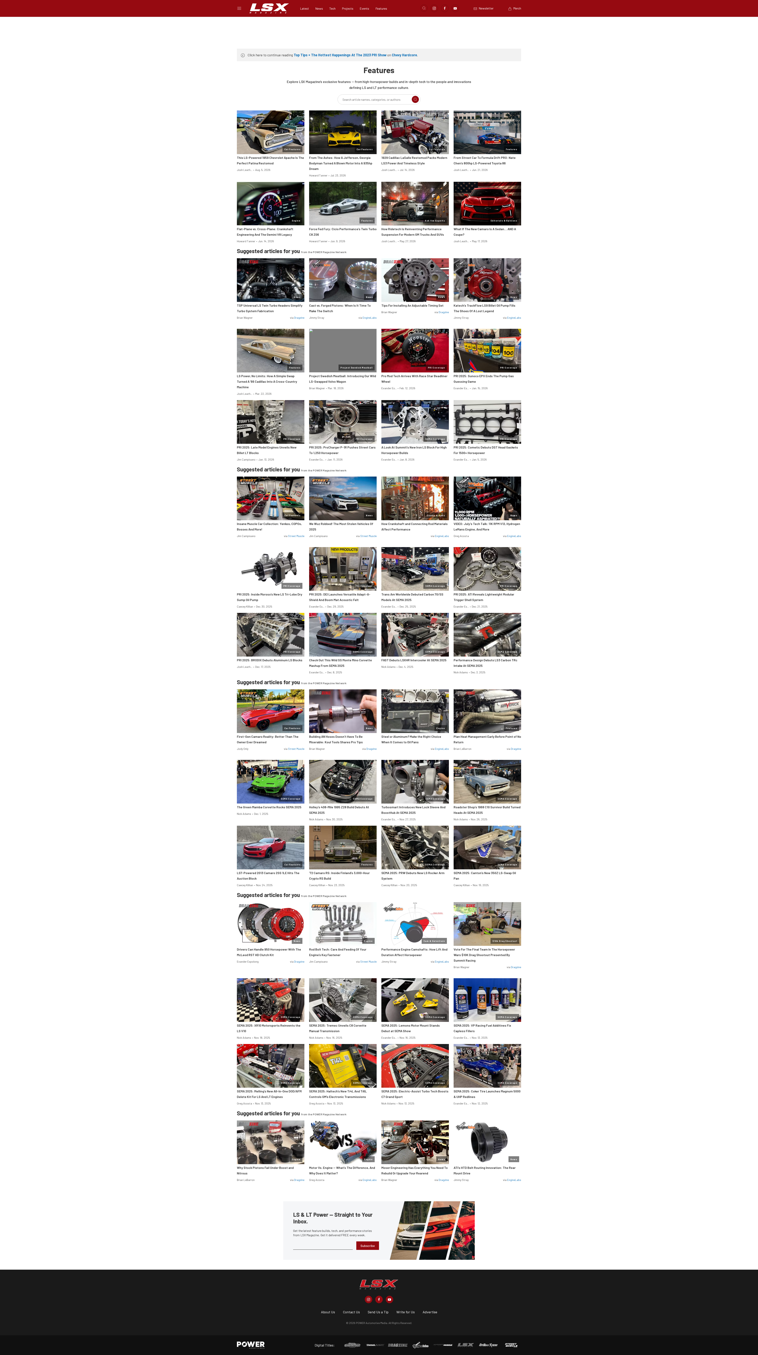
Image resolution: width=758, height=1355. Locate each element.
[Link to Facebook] (444, 8)
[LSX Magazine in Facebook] (379, 1299)
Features (381, 8)
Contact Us (351, 1312)
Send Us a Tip (378, 1312)
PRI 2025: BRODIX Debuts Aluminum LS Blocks (269, 660)
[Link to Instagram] (434, 8)
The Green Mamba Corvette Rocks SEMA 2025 (269, 807)
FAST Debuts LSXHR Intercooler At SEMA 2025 (414, 660)
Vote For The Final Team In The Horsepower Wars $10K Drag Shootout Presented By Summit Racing (484, 954)
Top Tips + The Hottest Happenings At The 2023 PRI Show (340, 55)
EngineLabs (370, 317)
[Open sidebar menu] (239, 8)
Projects (347, 8)
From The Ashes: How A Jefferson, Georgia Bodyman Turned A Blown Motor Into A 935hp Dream (340, 163)
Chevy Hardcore (404, 55)
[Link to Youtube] (455, 8)
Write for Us (405, 1312)
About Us (328, 1312)
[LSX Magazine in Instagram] (368, 1299)
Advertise (430, 1312)
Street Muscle (296, 536)
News (319, 8)
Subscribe (367, 1246)
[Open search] (424, 8)
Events (364, 8)
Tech (332, 8)
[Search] (415, 99)
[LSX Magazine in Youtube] (389, 1299)
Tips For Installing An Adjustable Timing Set (412, 305)
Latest (304, 8)
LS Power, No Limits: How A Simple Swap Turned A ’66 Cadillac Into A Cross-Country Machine (267, 381)
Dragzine (299, 317)
